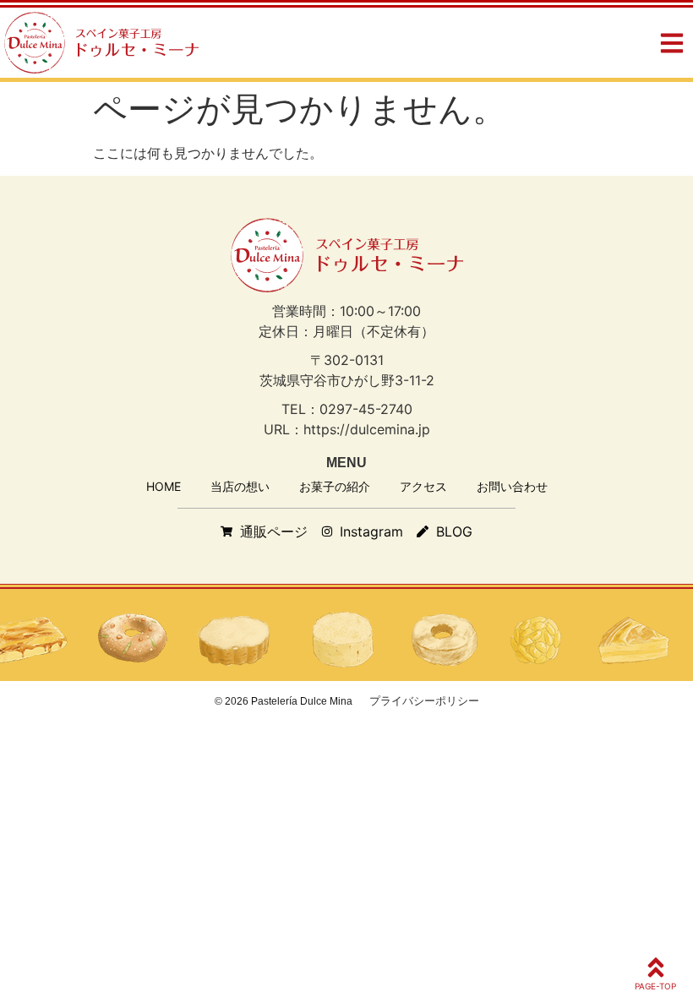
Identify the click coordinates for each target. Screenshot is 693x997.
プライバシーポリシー (424, 700)
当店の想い (240, 486)
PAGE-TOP (655, 986)
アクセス (423, 486)
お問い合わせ (512, 486)
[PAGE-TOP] (655, 967)
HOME (163, 486)
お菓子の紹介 (334, 486)
